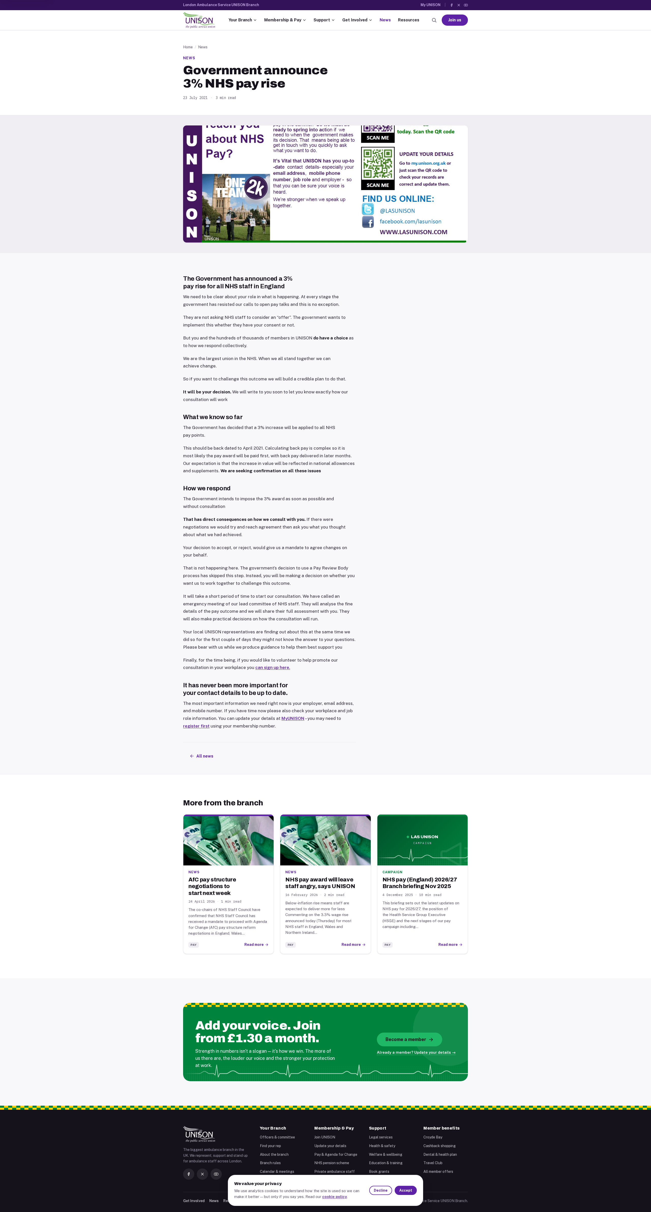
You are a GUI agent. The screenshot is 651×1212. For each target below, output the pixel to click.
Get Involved (354, 20)
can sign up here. (272, 667)
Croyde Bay (432, 1137)
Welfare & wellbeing (385, 1154)
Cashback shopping (439, 1146)
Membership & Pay (282, 20)
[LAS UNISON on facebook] (452, 5)
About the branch (274, 1154)
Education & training (386, 1163)
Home (188, 47)
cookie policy (334, 1196)
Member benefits (441, 1128)
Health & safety (382, 1146)
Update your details (330, 1146)
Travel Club (432, 1163)
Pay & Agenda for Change (335, 1154)
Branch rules (270, 1163)
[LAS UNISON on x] (459, 5)
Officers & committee (277, 1137)
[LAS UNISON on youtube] (466, 5)
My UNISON (430, 5)
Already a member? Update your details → (416, 1052)
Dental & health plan (440, 1154)
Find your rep (270, 1146)
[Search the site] (434, 20)
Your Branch (240, 20)
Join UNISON (324, 1137)
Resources (408, 20)
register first (196, 726)
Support (322, 20)
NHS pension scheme (331, 1163)
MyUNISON (293, 718)
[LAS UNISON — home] (199, 20)
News (385, 20)
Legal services (381, 1137)
